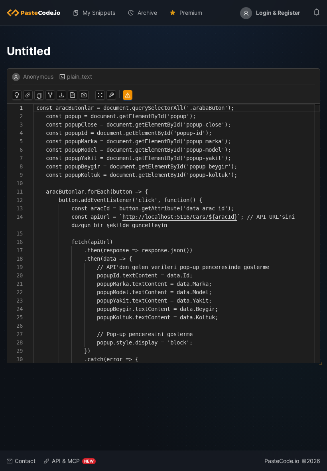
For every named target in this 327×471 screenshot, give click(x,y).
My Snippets (99, 12)
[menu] (163, 13)
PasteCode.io (281, 460)
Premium (190, 12)
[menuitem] (37, 13)
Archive (147, 12)
